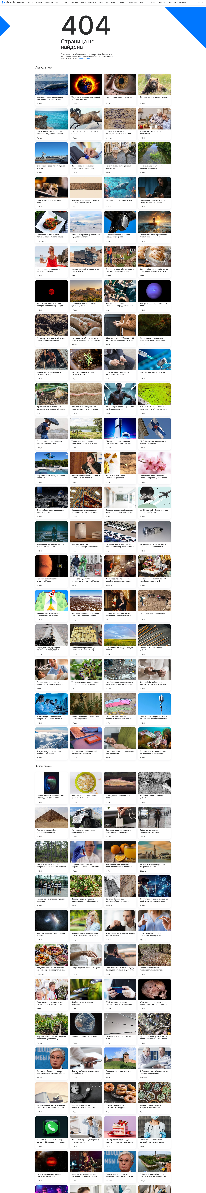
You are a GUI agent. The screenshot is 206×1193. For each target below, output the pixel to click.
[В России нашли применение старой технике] (120, 847)
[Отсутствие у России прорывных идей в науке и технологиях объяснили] (154, 1029)
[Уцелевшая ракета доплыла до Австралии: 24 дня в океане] (51, 90)
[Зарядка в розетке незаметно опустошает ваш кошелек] (120, 960)
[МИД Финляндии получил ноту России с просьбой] (154, 434)
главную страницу (84, 58)
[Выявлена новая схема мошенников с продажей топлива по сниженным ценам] (120, 296)
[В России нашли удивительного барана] (86, 124)
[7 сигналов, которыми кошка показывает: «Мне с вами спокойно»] (51, 812)
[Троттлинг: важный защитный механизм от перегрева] (86, 743)
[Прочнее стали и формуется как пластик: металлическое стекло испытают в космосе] (154, 1167)
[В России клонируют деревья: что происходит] (86, 365)
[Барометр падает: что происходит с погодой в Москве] (86, 571)
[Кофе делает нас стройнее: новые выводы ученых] (120, 1063)
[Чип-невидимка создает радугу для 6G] (120, 640)
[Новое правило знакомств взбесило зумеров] (51, 262)
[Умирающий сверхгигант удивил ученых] (51, 158)
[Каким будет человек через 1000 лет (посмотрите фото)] (120, 399)
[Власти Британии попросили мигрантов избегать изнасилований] (154, 995)
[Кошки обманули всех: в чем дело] (51, 193)
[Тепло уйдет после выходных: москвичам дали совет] (51, 434)
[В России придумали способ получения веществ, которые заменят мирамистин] (51, 709)
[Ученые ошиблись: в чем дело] (86, 1167)
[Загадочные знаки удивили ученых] (154, 640)
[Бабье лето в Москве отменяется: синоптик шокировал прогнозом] (154, 960)
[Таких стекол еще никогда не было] (120, 1167)
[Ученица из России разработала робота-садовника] (86, 709)
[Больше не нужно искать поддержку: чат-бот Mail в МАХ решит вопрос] (154, 847)
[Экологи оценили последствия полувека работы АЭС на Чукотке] (51, 995)
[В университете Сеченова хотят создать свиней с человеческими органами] (86, 330)
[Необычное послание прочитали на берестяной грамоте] (86, 193)
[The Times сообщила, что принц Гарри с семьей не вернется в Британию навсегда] (120, 812)
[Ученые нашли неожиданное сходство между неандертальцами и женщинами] (51, 365)
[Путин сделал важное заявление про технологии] (120, 743)
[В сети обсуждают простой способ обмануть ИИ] (154, 778)
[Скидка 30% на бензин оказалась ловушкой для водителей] (51, 881)
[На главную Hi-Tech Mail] (10, 2)
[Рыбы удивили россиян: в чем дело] (120, 926)
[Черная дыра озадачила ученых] (86, 847)
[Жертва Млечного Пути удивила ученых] (51, 1063)
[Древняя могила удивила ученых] (154, 90)
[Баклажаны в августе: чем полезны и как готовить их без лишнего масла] (51, 227)
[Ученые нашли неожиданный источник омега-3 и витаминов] (154, 399)
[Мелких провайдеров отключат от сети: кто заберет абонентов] (154, 709)
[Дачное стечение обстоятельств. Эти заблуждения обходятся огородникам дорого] (120, 262)
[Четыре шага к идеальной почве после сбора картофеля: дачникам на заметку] (51, 330)
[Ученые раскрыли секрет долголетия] (154, 124)
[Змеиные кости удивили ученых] (154, 606)
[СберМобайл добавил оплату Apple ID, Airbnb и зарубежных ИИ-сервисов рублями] (154, 675)
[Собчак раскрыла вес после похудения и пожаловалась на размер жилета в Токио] (120, 606)
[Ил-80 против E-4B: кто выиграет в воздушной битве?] (154, 503)
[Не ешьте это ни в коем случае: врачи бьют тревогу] (86, 926)
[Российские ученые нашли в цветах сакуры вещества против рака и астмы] (154, 468)
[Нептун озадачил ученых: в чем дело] (154, 296)
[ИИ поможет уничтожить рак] (154, 365)
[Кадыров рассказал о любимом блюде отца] (86, 812)
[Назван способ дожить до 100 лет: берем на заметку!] (154, 571)
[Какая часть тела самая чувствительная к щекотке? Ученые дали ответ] (120, 881)
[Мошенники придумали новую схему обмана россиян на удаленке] (154, 193)
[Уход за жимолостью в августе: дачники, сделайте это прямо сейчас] (86, 675)
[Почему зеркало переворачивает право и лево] (51, 847)
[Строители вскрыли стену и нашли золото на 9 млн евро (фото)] (86, 640)
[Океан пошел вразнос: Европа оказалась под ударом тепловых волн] (51, 124)
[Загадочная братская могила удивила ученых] (86, 296)
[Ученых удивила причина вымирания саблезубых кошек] (86, 434)
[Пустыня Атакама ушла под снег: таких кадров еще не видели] (86, 606)
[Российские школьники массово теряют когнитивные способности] (51, 537)
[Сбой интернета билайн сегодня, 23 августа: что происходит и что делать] (120, 1098)
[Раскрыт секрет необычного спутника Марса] (51, 571)
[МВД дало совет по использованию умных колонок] (86, 537)
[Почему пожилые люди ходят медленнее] (120, 158)
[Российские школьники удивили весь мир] (51, 1029)
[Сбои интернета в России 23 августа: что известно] (120, 365)
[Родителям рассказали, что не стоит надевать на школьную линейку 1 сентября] (51, 1132)
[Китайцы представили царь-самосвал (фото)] (86, 960)
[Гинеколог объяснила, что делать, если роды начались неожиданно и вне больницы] (51, 675)
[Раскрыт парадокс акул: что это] (120, 193)
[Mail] (3, 2)
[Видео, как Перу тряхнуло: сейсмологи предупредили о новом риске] (51, 640)
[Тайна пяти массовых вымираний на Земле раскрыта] (86, 90)
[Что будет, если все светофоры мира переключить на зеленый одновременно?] (120, 675)
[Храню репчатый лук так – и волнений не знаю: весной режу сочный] (51, 399)
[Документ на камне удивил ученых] (154, 926)
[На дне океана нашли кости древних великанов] (154, 158)
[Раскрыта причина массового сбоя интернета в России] (51, 778)
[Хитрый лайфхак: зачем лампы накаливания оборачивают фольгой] (154, 537)
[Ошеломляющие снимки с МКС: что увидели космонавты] (51, 926)
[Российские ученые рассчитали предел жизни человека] (154, 227)
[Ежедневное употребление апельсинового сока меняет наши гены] (120, 995)
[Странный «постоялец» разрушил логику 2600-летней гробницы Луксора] (120, 709)
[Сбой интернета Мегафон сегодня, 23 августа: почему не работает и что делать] (120, 1132)
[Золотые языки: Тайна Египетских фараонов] (120, 468)
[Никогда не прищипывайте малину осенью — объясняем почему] (86, 1029)
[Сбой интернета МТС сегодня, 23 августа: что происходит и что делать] (120, 330)
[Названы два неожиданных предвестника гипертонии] (86, 158)
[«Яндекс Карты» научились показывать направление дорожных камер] (51, 606)
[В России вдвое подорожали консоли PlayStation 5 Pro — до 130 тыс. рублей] (120, 434)
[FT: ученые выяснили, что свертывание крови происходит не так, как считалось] (86, 995)
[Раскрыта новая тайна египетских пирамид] (51, 960)
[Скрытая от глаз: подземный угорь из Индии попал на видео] (86, 399)
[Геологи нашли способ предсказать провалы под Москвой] (154, 1098)
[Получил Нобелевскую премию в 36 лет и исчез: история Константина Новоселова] (86, 468)
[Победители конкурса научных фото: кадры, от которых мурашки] (154, 743)
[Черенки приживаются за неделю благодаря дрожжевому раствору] (51, 1167)
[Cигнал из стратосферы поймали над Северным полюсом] (86, 227)
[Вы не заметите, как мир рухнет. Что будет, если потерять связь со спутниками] (154, 881)
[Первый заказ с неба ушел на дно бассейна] (51, 468)
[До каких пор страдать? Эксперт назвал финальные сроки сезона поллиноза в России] (86, 1063)
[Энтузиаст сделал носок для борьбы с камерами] (120, 227)
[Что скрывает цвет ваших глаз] (120, 90)
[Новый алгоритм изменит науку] (86, 778)
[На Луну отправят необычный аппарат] (154, 812)
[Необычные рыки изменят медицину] (86, 1132)
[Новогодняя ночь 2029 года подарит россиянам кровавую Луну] (51, 296)
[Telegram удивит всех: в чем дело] (86, 1098)
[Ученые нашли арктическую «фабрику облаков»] (51, 743)
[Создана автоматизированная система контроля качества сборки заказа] (86, 503)
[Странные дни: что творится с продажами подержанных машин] (120, 537)
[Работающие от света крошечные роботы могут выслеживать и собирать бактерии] (86, 881)
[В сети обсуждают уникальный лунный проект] (51, 503)
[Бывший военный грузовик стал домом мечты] (86, 262)
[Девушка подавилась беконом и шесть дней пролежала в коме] (120, 503)
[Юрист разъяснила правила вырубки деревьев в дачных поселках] (120, 571)
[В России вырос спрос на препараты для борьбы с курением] (154, 1063)
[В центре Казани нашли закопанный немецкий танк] (120, 1029)
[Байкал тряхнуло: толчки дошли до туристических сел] (120, 778)
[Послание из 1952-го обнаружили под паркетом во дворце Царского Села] (120, 124)
